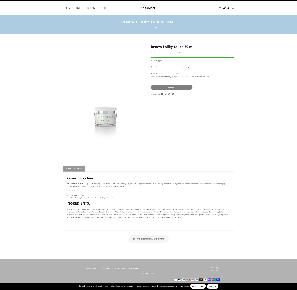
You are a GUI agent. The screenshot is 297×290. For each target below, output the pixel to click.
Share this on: (155, 94)
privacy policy (198, 286)
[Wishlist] (220, 8)
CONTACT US (133, 268)
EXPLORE (91, 8)
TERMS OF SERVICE (119, 268)
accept (212, 286)
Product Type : (156, 61)
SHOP (78, 8)
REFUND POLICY (104, 268)
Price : (153, 52)
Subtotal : (154, 73)
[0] (224, 8)
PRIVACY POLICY (90, 268)
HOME (67, 8)
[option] (104, 99)
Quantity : (154, 67)
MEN (104, 8)
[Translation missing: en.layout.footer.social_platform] (212, 269)
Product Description (74, 168)
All (138, 28)
